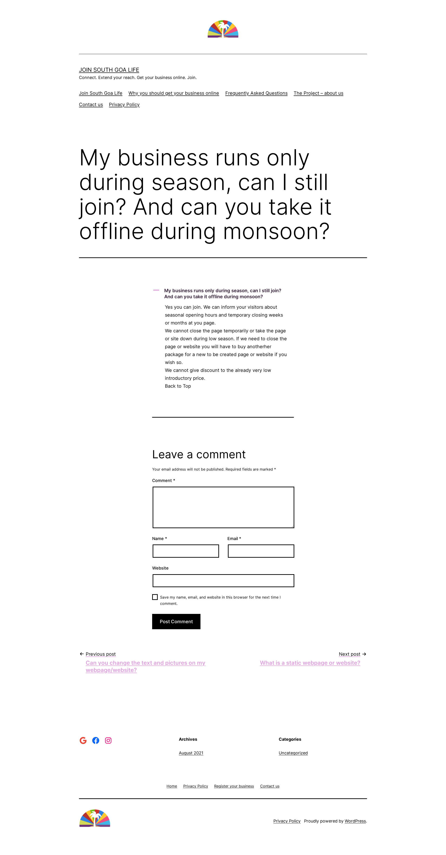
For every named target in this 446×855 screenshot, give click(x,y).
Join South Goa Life (109, 69)
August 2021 (191, 752)
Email (234, 538)
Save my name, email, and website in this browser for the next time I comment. (220, 600)
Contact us (91, 104)
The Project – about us (318, 93)
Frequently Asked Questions (256, 93)
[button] (223, 293)
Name (159, 538)
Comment (163, 480)
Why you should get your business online (173, 93)
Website (160, 568)
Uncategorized (293, 752)
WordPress (355, 821)
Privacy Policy (124, 104)
